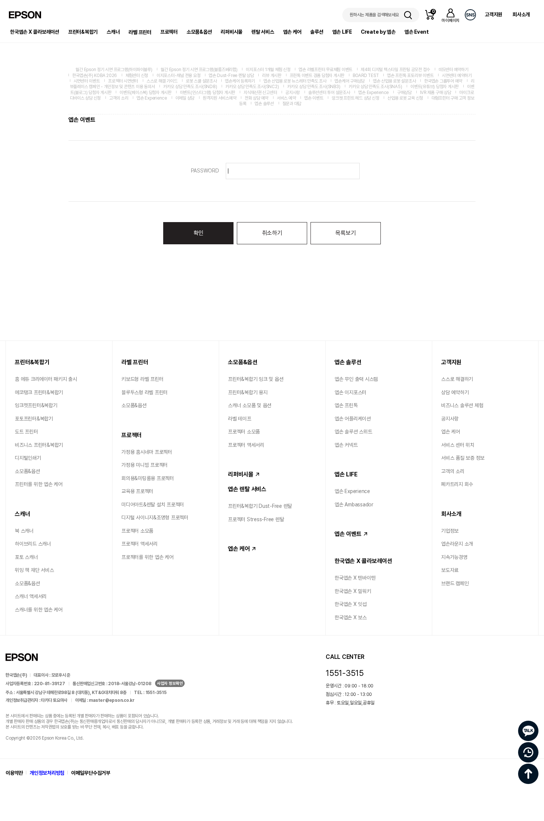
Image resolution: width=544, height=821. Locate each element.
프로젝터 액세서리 (139, 544)
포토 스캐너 (26, 557)
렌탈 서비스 (262, 32)
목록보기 (345, 233)
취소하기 (272, 233)
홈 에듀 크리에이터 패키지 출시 (46, 379)
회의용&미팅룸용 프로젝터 (147, 478)
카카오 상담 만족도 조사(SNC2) (252, 86)
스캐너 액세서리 (31, 596)
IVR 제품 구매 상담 (435, 92)
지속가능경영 (454, 557)
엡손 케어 (292, 32)
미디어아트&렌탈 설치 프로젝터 (152, 504)
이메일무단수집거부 (90, 773)
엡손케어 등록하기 (240, 81)
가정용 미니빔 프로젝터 (144, 465)
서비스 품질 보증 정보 (462, 458)
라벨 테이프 (239, 419)
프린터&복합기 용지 (248, 392)
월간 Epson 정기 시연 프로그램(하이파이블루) (113, 69)
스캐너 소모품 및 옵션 (249, 405)
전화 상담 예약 (256, 98)
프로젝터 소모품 (137, 531)
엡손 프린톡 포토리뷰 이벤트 (410, 75)
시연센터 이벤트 (87, 81)
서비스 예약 (286, 98)
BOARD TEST (366, 75)
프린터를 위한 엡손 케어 (39, 484)
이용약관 (14, 773)
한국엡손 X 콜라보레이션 (34, 32)
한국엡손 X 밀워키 (353, 591)
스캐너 (113, 32)
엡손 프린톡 (346, 405)
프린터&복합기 (83, 32)
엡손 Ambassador (354, 504)
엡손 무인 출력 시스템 (356, 379)
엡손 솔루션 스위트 (353, 432)
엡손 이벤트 (313, 98)
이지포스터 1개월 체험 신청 (268, 69)
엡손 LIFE (342, 32)
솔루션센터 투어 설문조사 (329, 92)
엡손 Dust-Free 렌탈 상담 (231, 75)
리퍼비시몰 (231, 32)
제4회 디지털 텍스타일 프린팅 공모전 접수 (395, 69)
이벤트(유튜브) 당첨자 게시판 (434, 86)
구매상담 (404, 92)
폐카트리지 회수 (457, 484)
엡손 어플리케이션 (353, 419)
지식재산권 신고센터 (260, 92)
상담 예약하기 (455, 392)
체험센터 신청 (136, 75)
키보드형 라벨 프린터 (142, 379)
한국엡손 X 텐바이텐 (355, 578)
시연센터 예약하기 (457, 75)
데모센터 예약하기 (454, 69)
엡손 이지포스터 (350, 392)
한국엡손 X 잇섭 (351, 604)
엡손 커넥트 (346, 445)
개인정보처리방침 (47, 773)
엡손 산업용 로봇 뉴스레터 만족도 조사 (294, 81)
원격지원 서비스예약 (219, 98)
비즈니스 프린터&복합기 (39, 445)
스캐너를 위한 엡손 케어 (39, 610)
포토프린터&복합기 (34, 419)
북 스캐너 (24, 531)
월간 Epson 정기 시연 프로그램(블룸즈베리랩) (199, 69)
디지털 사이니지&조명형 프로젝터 (154, 517)
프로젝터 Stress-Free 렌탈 (256, 519)
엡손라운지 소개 (457, 544)
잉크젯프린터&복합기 (36, 405)
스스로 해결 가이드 (162, 81)
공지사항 (292, 92)
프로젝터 (169, 32)
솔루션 (316, 32)
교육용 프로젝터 (137, 491)
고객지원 (493, 14)
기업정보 (450, 531)
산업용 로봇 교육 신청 (405, 98)
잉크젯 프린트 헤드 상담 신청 (355, 98)
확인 (199, 233)
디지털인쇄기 (28, 458)
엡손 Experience (373, 92)
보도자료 (450, 570)
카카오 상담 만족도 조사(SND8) (190, 86)
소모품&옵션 (199, 32)
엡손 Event (416, 32)
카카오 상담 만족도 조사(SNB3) (313, 86)
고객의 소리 (118, 98)
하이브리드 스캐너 (33, 544)
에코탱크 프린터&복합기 (39, 392)
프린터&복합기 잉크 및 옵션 (255, 379)
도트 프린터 (26, 432)
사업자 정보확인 (170, 683)
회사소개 (521, 14)
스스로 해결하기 (457, 379)
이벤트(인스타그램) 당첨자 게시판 (207, 92)
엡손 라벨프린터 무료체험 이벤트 (325, 69)
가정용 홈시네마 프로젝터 (146, 452)
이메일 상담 (185, 98)
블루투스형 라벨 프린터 (144, 392)
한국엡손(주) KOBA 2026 (94, 75)
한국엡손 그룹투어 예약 (443, 81)
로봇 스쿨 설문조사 (201, 81)
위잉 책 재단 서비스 (34, 570)
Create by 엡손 (378, 32)
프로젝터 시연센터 (123, 81)
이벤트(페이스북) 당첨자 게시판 (145, 92)
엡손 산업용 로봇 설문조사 (394, 81)
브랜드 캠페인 (455, 583)
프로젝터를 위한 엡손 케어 (147, 557)
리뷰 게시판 (271, 75)
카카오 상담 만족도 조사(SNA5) (375, 86)
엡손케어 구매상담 (350, 81)
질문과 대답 (292, 103)
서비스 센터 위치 (457, 445)
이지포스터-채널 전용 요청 (179, 75)
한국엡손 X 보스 (351, 617)
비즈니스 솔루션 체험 (462, 405)
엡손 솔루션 (264, 103)
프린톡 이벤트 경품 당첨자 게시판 (317, 75)
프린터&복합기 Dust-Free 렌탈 (260, 506)
